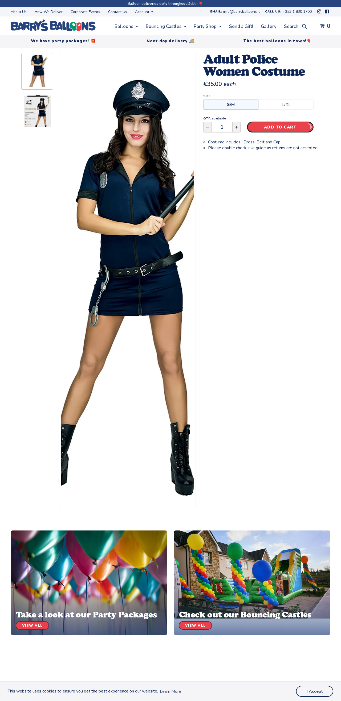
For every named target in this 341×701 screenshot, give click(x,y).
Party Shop (206, 26)
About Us (19, 11)
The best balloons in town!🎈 (277, 41)
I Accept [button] (315, 691)
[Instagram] (320, 12)
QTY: (214, 118)
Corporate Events (85, 11)
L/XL (286, 104)
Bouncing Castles (164, 26)
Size (206, 96)
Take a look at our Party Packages (86, 614)
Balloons (124, 26)
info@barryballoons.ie (242, 11)
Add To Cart (280, 127)
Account (142, 11)
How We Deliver (49, 11)
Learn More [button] (170, 691)
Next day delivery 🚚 (170, 41)
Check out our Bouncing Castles (245, 614)
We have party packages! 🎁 (63, 41)
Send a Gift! (241, 26)
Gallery (269, 26)
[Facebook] (327, 12)
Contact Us (117, 11)
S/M (231, 104)
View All (32, 625)
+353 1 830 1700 (297, 11)
